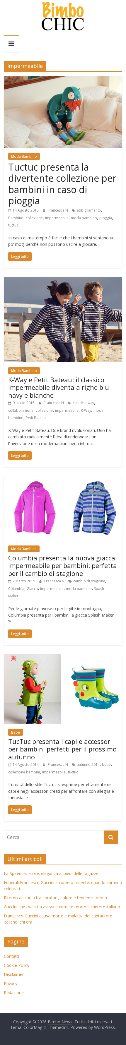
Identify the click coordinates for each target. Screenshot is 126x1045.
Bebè (15, 732)
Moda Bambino (24, 156)
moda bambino (84, 217)
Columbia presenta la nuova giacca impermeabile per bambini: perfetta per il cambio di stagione (62, 565)
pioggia (105, 217)
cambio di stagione (89, 581)
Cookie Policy (16, 965)
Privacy (10, 983)
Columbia (16, 588)
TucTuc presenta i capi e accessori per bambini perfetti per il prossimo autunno (62, 749)
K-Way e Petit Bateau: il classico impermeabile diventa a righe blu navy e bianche (58, 387)
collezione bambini (24, 772)
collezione (34, 217)
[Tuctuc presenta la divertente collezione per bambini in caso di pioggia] (63, 79)
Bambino (15, 217)
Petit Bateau (36, 417)
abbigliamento (89, 210)
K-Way (86, 410)
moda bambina (79, 588)
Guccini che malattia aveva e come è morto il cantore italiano (62, 907)
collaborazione (20, 410)
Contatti (11, 956)
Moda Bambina (24, 548)
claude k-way (83, 402)
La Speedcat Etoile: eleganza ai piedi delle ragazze (51, 873)
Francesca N (58, 210)
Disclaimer (14, 974)
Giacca (32, 588)
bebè (106, 764)
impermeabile (57, 217)
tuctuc (13, 225)
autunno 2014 (88, 764)
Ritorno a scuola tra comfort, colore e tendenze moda (55, 897)
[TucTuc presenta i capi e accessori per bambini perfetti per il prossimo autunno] (63, 657)
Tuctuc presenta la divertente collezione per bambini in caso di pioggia (62, 184)
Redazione (14, 992)
